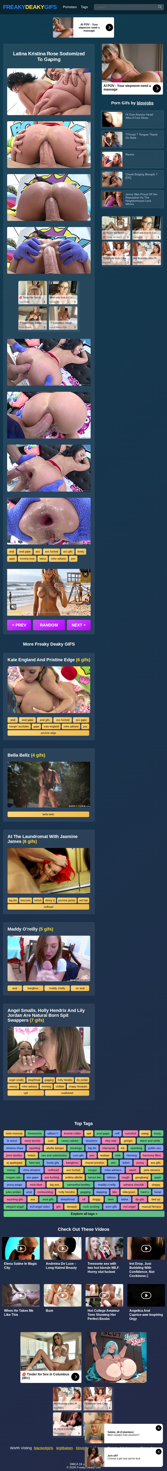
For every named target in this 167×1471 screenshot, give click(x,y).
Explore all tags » (84, 1214)
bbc (114, 1192)
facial (157, 1192)
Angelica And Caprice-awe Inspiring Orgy (146, 1314)
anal (11, 551)
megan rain (13, 1177)
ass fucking (52, 1177)
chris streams (31, 1170)
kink (118, 1155)
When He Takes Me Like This (18, 1312)
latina (43, 558)
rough (125, 1177)
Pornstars (70, 7)
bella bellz (48, 814)
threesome (35, 1133)
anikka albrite (73, 1177)
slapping (101, 1192)
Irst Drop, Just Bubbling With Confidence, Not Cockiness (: (141, 1270)
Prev (19, 624)
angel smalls (16, 1079)
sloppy (156, 1184)
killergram (129, 1192)
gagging (49, 1079)
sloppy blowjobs (78, 1086)
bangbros (33, 988)
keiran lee (94, 1177)
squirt (132, 1170)
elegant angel (15, 1206)
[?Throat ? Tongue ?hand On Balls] (112, 139)
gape (12, 558)
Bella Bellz (26, 755)
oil (83, 1199)
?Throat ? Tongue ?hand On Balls (141, 136)
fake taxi (34, 1162)
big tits (13, 900)
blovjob (82, 1448)
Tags (84, 7)
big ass (54, 1184)
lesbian (104, 1155)
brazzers (26, 900)
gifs (58, 1206)
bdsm (126, 1162)
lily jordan (82, 1079)
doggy (96, 1199)
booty (81, 551)
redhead (48, 906)
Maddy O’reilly (30, 929)
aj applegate (14, 1162)
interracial (108, 1148)
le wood (12, 1140)
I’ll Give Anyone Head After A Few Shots (139, 116)
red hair (83, 900)
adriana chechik (133, 1184)
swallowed (67, 1093)
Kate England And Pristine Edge (49, 659)
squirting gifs (15, 1199)
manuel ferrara (151, 1206)
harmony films (152, 1155)
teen (111, 1199)
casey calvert (69, 1140)
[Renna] (112, 159)
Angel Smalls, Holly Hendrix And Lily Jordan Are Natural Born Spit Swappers (46, 1015)
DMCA (74, 1464)
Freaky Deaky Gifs (89, 1467)
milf (117, 1133)
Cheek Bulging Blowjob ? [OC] (141, 176)
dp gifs (139, 1199)
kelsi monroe (14, 1133)
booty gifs (53, 1162)
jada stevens (152, 1170)
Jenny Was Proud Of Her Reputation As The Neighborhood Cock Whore (141, 199)
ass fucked (51, 551)
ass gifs (68, 551)
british (38, 900)
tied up (156, 1199)
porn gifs (111, 1206)
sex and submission (54, 1155)
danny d (50, 900)
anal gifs (45, 719)
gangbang (141, 1177)
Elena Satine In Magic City (20, 1265)
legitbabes (64, 1448)
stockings (76, 1148)
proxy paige (14, 1184)
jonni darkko (14, 1155)
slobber (60, 1086)
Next (79, 624)
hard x (145, 1192)
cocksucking (45, 1192)
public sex (154, 1148)
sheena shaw (14, 1148)
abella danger (55, 1148)
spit (26, 1093)
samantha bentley (78, 1184)
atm (113, 1162)
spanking (136, 1148)
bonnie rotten (72, 1133)
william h (52, 1133)
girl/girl (128, 1140)
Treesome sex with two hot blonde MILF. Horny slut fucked (103, 1267)
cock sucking (91, 1206)
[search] (160, 7)
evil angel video (40, 1206)
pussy (140, 1162)
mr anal (80, 988)
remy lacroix (32, 1140)
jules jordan (13, 1192)
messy (13, 1086)
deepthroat (34, 1079)
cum (51, 1140)
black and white (150, 1140)
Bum (49, 1310)
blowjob (72, 1206)
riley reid (110, 1140)
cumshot (130, 1133)
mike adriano (58, 558)
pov (73, 558)
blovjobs (145, 103)
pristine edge (48, 732)
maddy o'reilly (57, 988)
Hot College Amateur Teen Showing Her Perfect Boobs (104, 1314)
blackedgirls (43, 1448)
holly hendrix (65, 1079)
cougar (92, 1170)
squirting (34, 1148)
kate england (51, 726)
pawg (145, 1133)
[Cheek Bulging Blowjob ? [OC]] (112, 179)
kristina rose (27, 558)
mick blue (36, 1184)
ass (38, 551)
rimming (46, 1086)
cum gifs (78, 1155)
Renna (129, 154)
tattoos (111, 1177)
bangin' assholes (19, 726)
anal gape (25, 551)
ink (122, 1148)
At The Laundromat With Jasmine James (43, 839)
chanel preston (94, 1162)
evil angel (129, 1206)
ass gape (81, 719)
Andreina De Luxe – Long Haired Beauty (61, 1265)
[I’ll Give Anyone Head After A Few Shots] (112, 119)
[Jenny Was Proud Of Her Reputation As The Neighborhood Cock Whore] (112, 199)
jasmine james (66, 900)
